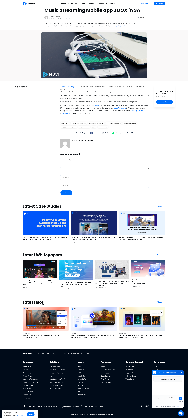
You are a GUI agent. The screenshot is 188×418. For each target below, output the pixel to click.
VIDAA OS (82, 395)
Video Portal (130, 379)
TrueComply (64, 354)
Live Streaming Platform (58, 379)
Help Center (129, 367)
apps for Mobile (120, 108)
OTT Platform (55, 367)
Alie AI (73, 3)
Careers (25, 370)
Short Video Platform (57, 370)
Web (80, 367)
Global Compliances (30, 382)
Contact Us (27, 395)
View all (160, 206)
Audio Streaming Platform (96, 123)
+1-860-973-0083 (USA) (94, 406)
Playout (54, 354)
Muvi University (28, 392)
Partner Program (29, 373)
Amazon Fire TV (84, 388)
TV (82, 354)
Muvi (97, 105)
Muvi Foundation (29, 388)
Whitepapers (105, 373)
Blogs (103, 367)
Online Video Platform (58, 385)
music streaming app (69, 87)
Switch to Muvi (106, 382)
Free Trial (144, 3)
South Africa (65, 123)
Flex (48, 354)
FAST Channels (55, 388)
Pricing (82, 3)
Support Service (131, 373)
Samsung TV (83, 382)
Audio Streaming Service (114, 123)
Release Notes (130, 376)
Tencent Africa (103, 127)
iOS (79, 373)
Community (129, 370)
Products (64, 3)
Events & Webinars (108, 370)
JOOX (93, 127)
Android (81, 370)
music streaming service (79, 123)
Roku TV (81, 392)
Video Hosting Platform (58, 382)
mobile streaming (84, 127)
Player (87, 354)
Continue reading (121, 26)
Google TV (82, 379)
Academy (53, 376)
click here (66, 113)
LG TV (80, 385)
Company (110, 3)
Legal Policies (28, 385)
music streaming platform (68, 127)
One (37, 354)
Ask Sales (159, 3)
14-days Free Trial (138, 111)
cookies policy (19, 415)
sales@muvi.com (72, 406)
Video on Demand (56, 373)
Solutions (91, 3)
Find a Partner (28, 376)
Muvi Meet (75, 354)
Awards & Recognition (31, 379)
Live (42, 354)
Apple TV (81, 376)
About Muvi (27, 367)
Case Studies (106, 376)
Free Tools (105, 379)
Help (101, 3)
